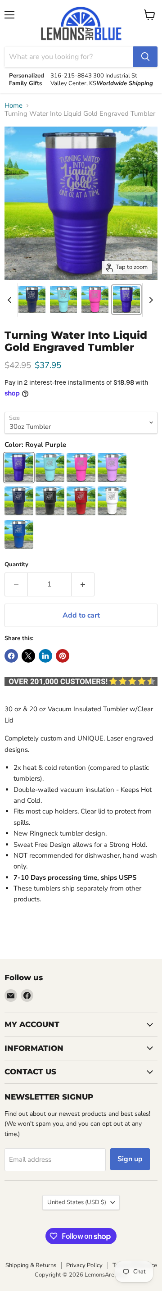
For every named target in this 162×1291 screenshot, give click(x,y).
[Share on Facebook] (11, 656)
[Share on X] (28, 656)
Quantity (16, 564)
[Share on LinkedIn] (45, 656)
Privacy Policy (84, 1265)
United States (76, 1202)
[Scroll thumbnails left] (11, 300)
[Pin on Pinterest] (62, 656)
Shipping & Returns (30, 1265)
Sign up (130, 1159)
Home (13, 105)
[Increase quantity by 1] (83, 584)
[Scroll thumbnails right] (149, 300)
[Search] (145, 56)
